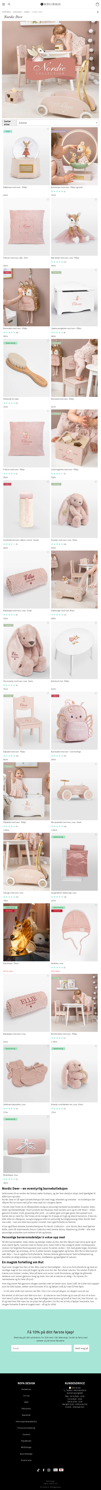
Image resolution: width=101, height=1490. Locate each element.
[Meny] (3, 4)
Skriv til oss (76, 1387)
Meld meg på (81, 1348)
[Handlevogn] (97, 4)
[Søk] (9, 4)
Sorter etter (7, 123)
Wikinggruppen (55, 1487)
